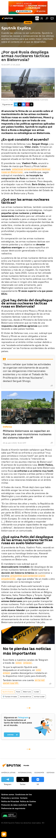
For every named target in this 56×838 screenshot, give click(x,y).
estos (18, 662)
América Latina (8, 772)
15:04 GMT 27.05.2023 (10, 65)
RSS (30, 805)
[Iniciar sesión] (41, 18)
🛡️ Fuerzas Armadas (9, 697)
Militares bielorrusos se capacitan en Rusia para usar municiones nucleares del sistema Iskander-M (27, 434)
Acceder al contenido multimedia (36, 100)
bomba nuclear (39, 697)
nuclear (36, 692)
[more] (51, 385)
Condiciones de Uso (23, 794)
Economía (39, 772)
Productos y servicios (10, 798)
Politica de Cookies (28, 801)
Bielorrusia (27, 692)
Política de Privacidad (10, 801)
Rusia (18, 692)
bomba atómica (25, 697)
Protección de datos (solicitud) (14, 805)
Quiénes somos (7, 794)
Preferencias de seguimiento (13, 808)
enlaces (27, 662)
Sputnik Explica (7, 692)
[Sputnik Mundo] (7, 19)
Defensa (7, 426)
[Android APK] (9, 816)
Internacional (25, 772)
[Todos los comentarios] (4, 834)
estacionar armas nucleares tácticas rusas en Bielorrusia (26, 171)
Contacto (23, 798)
